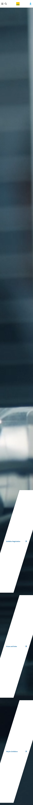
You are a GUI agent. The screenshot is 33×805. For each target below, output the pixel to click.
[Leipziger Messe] (30, 4)
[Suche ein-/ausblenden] (5, 4)
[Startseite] (18, 4)
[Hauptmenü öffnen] (2, 4)
